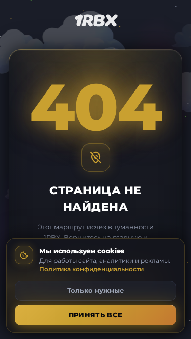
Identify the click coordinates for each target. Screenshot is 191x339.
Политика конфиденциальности (91, 269)
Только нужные (95, 290)
